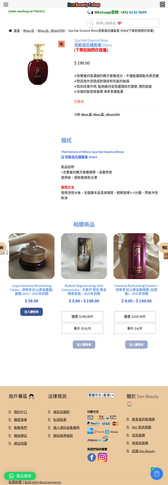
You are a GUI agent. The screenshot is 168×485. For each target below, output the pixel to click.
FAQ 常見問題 (141, 427)
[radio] (82, 317)
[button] (61, 44)
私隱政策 (59, 420)
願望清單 (20, 420)
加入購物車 (84, 344)
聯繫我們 (20, 428)
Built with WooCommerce (43, 482)
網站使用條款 (63, 436)
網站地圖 (20, 443)
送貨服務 (138, 435)
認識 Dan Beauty (143, 451)
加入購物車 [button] (31, 312)
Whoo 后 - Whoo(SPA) (51, 31)
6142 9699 (137, 12)
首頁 (17, 31)
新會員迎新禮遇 (143, 419)
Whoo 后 (28, 31)
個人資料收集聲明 (66, 428)
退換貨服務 (140, 443)
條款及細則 (61, 412)
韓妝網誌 (20, 436)
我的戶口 (20, 412)
